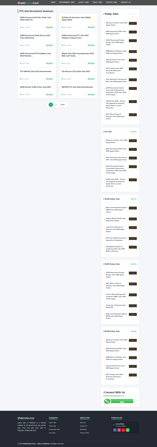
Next (62, 105)
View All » (134, 132)
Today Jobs (97, 2)
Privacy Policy (84, 433)
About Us (83, 422)
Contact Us (126, 2)
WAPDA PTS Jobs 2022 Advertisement (77, 87)
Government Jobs (67, 2)
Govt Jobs (52, 433)
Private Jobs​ (111, 2)
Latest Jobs (83, 2)
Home (53, 2)
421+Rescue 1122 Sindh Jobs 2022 (76, 71)
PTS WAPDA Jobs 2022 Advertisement (35, 71)
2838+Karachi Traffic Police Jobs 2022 (35, 87)
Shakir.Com (28, 2)
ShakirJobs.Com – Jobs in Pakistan (36, 444)
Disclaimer (83, 429)
